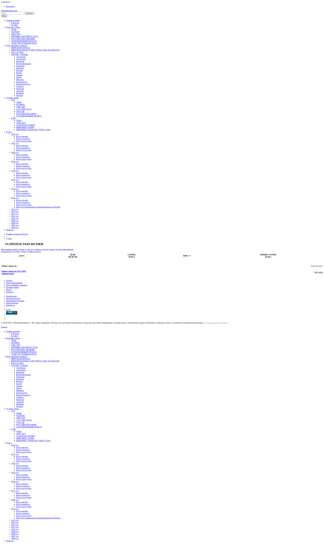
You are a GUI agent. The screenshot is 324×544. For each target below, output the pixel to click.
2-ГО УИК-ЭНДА (24, 109)
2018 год (15, 171)
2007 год (15, 225)
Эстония (20, 91)
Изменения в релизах (15, 301)
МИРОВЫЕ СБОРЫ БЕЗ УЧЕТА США (33, 130)
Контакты (10, 6)
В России (15, 23)
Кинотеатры (11, 296)
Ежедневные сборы (9, 249)
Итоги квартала (23, 139)
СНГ (13, 100)
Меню (4, 16)
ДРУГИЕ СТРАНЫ (19, 54)
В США (14, 25)
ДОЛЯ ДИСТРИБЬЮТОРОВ (24, 43)
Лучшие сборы (12, 98)
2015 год (15, 198)
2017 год (15, 180)
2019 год (15, 161)
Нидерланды (21, 82)
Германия (20, 66)
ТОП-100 (20, 111)
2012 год (15, 214)
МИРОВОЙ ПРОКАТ (20, 48)
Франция (20, 89)
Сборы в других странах (44, 249)
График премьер (13, 20)
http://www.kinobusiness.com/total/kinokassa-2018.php (38, 207)
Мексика (20, 80)
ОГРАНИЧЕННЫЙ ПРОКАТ (24, 41)
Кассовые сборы (13, 27)
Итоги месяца (22, 136)
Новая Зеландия (23, 84)
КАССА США (17, 52)
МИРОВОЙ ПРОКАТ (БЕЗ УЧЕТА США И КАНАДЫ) (35, 50)
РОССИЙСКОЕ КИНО (26, 114)
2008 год (15, 223)
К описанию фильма (65, 249)
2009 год (15, 221)
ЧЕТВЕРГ (15, 32)
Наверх (4, 327)
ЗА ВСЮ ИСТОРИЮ (25, 125)
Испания (20, 68)
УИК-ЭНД (15, 34)
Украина (20, 86)
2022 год (15, 134)
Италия (19, 70)
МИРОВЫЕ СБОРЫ (25, 127)
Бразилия (20, 61)
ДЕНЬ (13, 29)
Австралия (20, 57)
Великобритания (23, 64)
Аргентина (21, 59)
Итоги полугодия (23, 141)
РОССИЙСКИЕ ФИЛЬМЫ (23, 39)
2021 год (15, 143)
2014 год (15, 209)
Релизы (9, 280)
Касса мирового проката (16, 45)
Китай (19, 73)
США (13, 118)
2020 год (15, 152)
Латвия (19, 75)
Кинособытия (12, 303)
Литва (19, 77)
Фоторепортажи (13, 298)
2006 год (15, 227)
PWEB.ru (224, 323)
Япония (19, 95)
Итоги (9, 132)
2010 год (15, 218)
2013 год (15, 212)
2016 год (15, 189)
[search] (29, 13)
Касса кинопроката (14, 283)
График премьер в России (17, 234)
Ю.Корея (20, 93)
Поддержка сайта (211, 323)
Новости (10, 230)
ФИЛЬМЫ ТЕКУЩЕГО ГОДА (24, 36)
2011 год (14, 216)
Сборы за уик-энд (26, 249)
